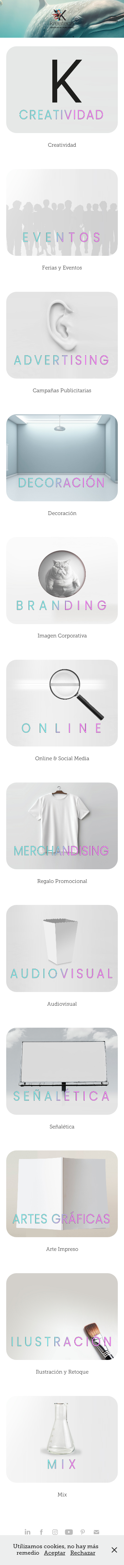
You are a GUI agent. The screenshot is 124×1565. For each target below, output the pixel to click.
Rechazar (82, 1553)
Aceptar (54, 1553)
